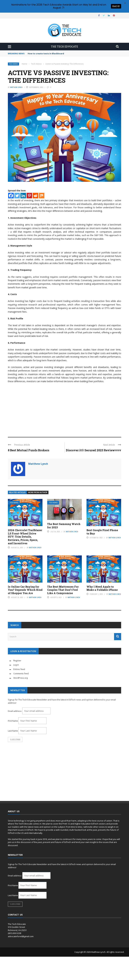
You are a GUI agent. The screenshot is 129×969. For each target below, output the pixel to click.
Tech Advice (13, 64)
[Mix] (41, 195)
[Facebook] (11, 195)
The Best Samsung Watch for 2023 (63, 525)
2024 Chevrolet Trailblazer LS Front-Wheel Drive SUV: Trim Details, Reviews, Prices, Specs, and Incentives (25, 536)
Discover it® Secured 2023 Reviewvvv (93, 450)
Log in (16, 664)
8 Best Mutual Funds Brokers (28, 450)
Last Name (13, 730)
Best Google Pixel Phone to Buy (102, 531)
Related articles (17, 492)
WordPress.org (20, 677)
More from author (37, 492)
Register (17, 660)
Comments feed (21, 673)
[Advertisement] (64, 408)
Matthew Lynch (16, 87)
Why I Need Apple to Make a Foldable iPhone (102, 588)
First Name (13, 720)
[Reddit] (35, 195)
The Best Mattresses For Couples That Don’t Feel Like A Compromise (63, 590)
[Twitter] (17, 195)
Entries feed (19, 669)
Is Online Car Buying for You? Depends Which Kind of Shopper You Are (25, 590)
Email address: (15, 711)
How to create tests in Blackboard (46, 53)
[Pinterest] (29, 195)
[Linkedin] (23, 195)
